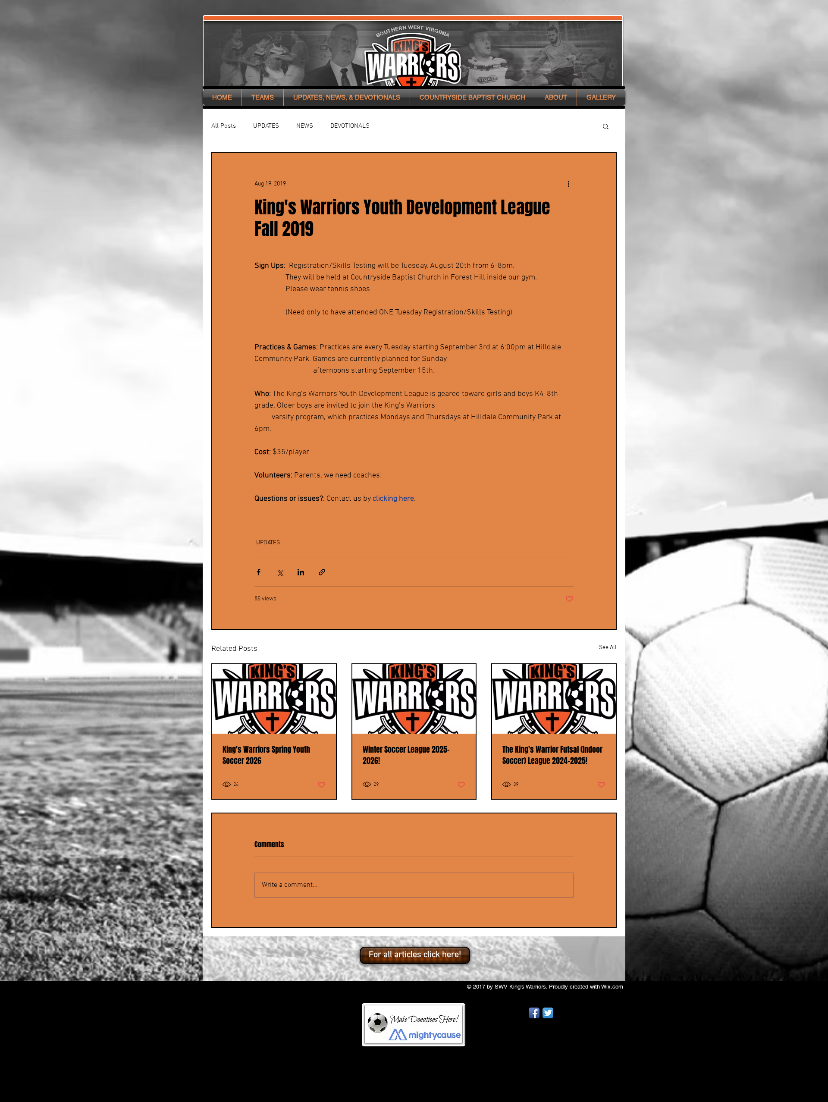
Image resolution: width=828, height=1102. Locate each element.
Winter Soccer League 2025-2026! (406, 755)
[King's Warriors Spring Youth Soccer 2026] (274, 699)
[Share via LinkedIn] (301, 572)
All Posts (223, 126)
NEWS (304, 126)
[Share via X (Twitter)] (280, 572)
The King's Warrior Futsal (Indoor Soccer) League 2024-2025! (552, 755)
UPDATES (266, 126)
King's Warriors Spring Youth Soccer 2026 (266, 755)
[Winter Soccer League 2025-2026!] (414, 699)
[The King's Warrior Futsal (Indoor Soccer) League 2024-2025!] (554, 699)
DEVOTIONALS (350, 126)
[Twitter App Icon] (548, 1013)
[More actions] (568, 184)
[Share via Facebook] (258, 572)
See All (608, 647)
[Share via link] (322, 572)
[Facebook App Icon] (534, 1013)
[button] (262, 97)
